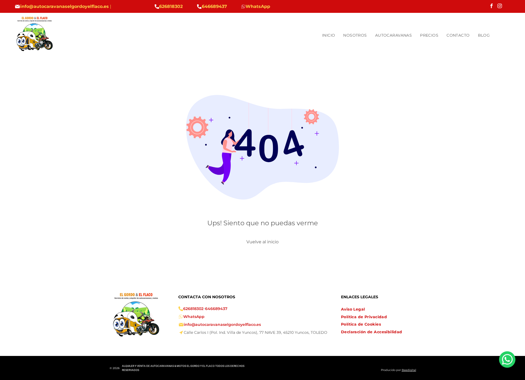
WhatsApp (194, 316)
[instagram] (499, 6)
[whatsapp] (507, 360)
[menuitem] (328, 35)
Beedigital (409, 370)
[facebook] (491, 6)
